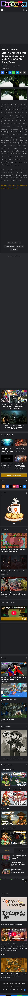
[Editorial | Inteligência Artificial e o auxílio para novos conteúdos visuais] (14, 965)
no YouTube (9, 943)
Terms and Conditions (10, 997)
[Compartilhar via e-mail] (20, 72)
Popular (21, 850)
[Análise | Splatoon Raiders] (14, 690)
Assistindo (8, 45)
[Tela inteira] (25, 619)
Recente (7, 850)
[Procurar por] (26, 10)
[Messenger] (10, 72)
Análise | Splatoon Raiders (9, 699)
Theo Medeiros (7, 65)
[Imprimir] (24, 72)
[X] (6, 72)
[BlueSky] (24, 486)
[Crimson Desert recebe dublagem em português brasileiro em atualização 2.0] (14, 584)
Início (3, 45)
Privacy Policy (19, 997)
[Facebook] (2, 72)
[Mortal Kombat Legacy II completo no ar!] (7, 458)
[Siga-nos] (26, 881)
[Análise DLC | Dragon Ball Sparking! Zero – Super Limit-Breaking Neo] (14, 669)
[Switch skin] (23, 10)
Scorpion (20, 246)
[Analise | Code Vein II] (14, 710)
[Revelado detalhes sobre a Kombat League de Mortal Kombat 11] (21, 442)
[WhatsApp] (13, 72)
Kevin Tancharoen (14, 243)
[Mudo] (22, 619)
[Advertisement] (14, 27)
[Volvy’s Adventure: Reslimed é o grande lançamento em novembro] (14, 540)
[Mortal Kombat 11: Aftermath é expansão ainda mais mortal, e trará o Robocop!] (21, 458)
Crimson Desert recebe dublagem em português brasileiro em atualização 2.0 (18, 871)
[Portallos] (14, 4)
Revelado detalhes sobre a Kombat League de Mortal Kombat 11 (20, 448)
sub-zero (14, 249)
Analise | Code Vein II (7, 719)
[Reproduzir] (3, 619)
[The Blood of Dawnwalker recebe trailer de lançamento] (14, 562)
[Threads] (20, 486)
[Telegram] (17, 72)
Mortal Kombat (9, 246)
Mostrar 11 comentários (14, 475)
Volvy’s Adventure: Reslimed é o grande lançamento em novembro (18, 857)
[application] (14, 613)
